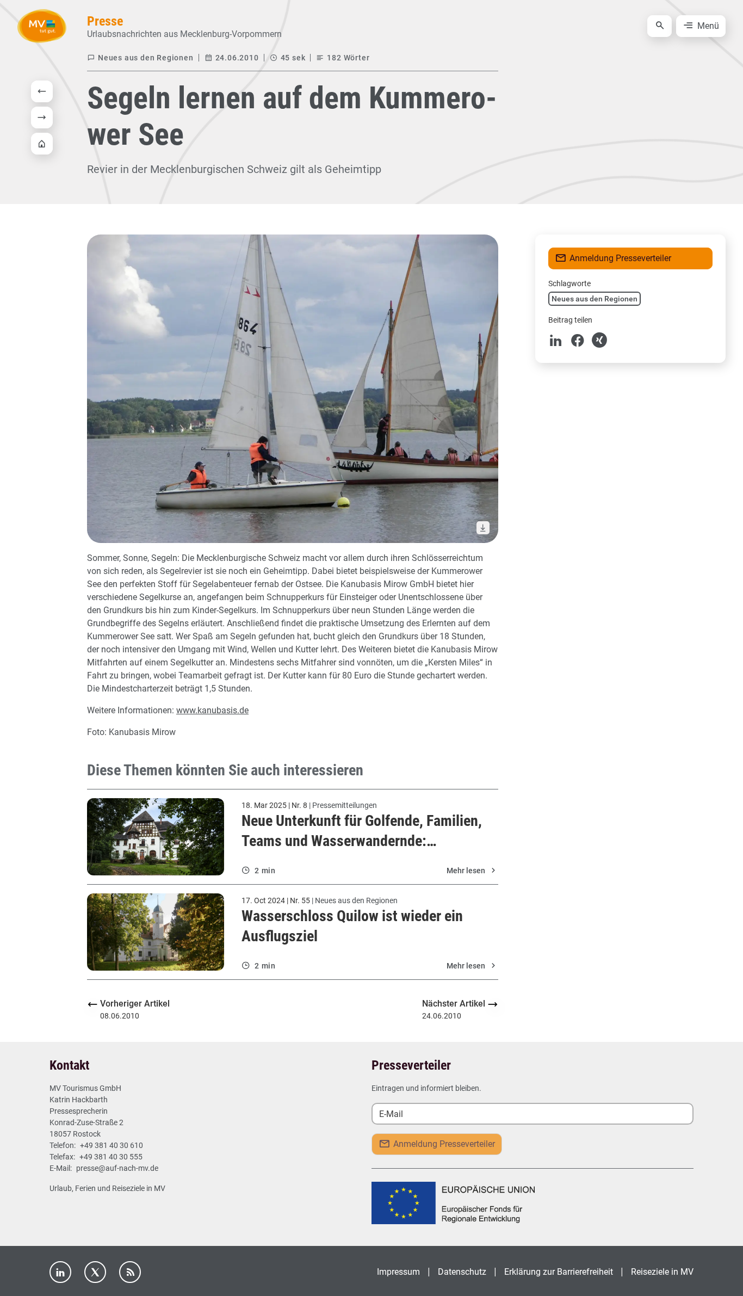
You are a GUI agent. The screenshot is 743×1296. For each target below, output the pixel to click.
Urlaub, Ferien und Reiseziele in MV (107, 1188)
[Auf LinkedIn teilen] (556, 340)
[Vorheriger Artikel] (44, 91)
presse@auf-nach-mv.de (117, 1168)
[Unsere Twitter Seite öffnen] (95, 1272)
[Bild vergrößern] (292, 388)
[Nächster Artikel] (44, 117)
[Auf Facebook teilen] (577, 340)
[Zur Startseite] (44, 144)
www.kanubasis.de (212, 710)
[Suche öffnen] (659, 26)
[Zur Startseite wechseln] (41, 26)
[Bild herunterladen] (483, 527)
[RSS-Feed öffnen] (130, 1272)
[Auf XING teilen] (599, 340)
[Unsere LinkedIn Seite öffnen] (60, 1272)
